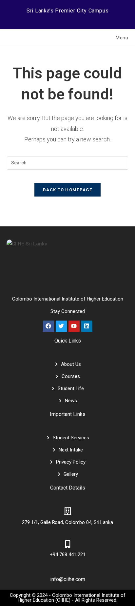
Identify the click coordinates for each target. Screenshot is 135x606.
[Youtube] (74, 326)
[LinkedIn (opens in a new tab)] (72, 18)
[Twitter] (61, 326)
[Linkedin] (86, 326)
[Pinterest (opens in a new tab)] (55, 18)
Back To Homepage (67, 189)
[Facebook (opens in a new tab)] (47, 18)
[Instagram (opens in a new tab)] (64, 18)
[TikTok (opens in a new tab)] (89, 18)
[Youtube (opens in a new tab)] (81, 18)
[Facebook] (48, 326)
